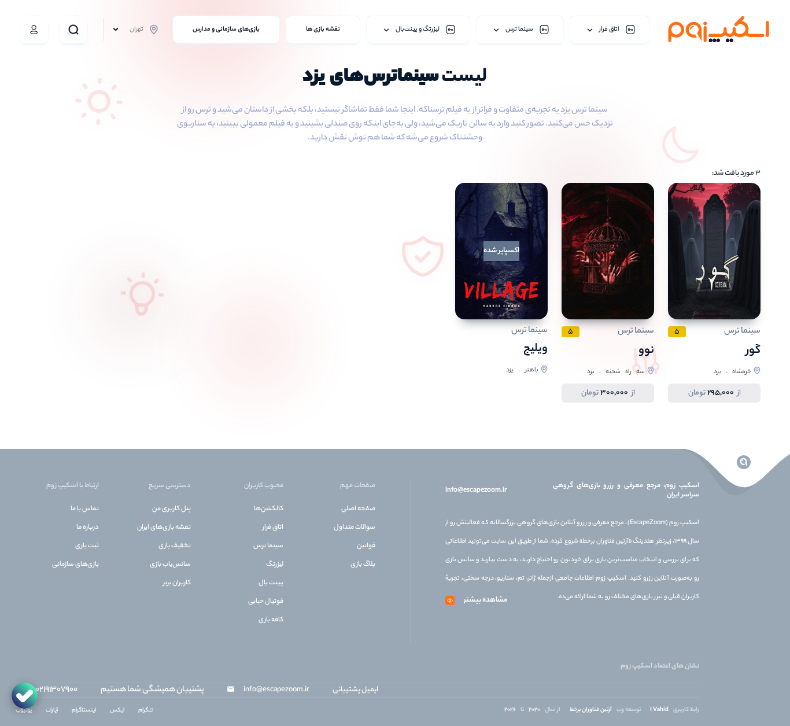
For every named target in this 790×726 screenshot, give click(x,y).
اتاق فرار (273, 527)
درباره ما (87, 527)
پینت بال (271, 583)
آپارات (52, 710)
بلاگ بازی (362, 564)
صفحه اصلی (358, 509)
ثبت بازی (87, 546)
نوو (646, 350)
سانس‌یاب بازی (170, 564)
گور (753, 350)
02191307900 (56, 690)
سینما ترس (268, 546)
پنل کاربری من (171, 509)
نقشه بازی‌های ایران (164, 527)
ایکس (117, 710)
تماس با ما (85, 509)
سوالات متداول (354, 527)
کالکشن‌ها (268, 509)
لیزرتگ (274, 564)
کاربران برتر (177, 583)
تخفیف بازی (174, 546)
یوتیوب (24, 710)
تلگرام (145, 710)
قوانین (366, 546)
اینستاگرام (84, 710)
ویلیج (535, 349)
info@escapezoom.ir (476, 490)
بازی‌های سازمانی (75, 564)
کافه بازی (271, 620)
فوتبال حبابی (265, 601)
